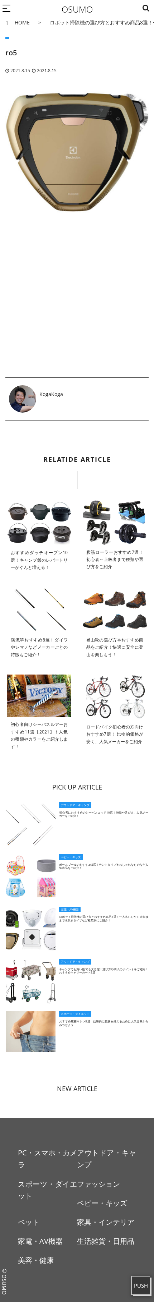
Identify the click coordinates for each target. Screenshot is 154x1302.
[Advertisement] (77, 305)
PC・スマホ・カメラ (47, 1158)
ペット (28, 1222)
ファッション (98, 1184)
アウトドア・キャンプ (106, 1158)
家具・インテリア (105, 1222)
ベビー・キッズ (102, 1203)
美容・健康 (36, 1260)
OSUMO (77, 9)
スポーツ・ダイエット (47, 1190)
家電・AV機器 (40, 1241)
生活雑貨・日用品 (105, 1241)
